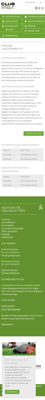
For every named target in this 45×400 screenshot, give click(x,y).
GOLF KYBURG (7, 225)
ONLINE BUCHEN (33, 133)
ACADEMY (5, 234)
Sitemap (38, 386)
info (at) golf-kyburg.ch (11, 255)
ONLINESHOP (7, 237)
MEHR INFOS (12, 392)
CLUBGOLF (6, 219)
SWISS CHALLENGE (9, 231)
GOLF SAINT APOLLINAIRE (12, 228)
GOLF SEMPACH (8, 222)
